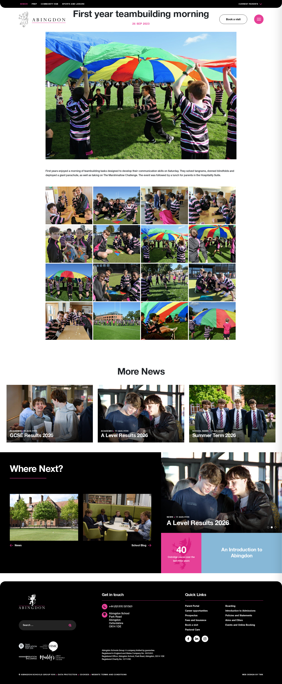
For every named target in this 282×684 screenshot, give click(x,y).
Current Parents (248, 4)
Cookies (84, 675)
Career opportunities (196, 611)
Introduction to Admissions (240, 611)
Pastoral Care (192, 630)
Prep (34, 4)
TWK (261, 675)
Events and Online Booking (240, 625)
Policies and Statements (238, 615)
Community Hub (49, 4)
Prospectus (191, 615)
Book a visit (233, 19)
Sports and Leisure (73, 4)
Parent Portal (192, 606)
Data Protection (67, 675)
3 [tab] (275, 527)
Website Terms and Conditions (109, 675)
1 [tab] (268, 527)
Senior (24, 4)
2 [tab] (272, 527)
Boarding (230, 606)
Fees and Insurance (195, 620)
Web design (248, 675)
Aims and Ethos (234, 620)
